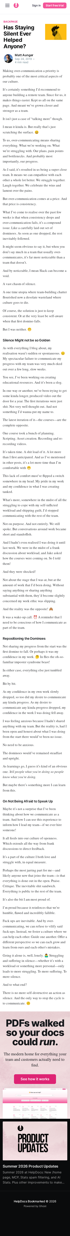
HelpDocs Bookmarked (29, 1201)
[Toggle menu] (7, 5)
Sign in (36, 5)
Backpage (11, 21)
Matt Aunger (24, 55)
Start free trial (55, 5)
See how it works (35, 1079)
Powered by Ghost (35, 1206)
